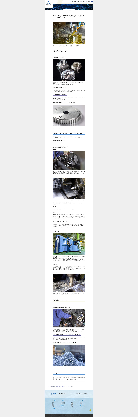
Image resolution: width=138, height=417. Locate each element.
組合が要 (53, 406)
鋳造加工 (72, 406)
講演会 (63, 386)
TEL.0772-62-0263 (78, 394)
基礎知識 (57, 386)
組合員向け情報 (53, 386)
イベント (69, 386)
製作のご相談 (79, 1)
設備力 (52, 403)
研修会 (65, 386)
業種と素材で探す (63, 402)
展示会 (60, 386)
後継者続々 (53, 405)
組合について (82, 405)
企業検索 (75, 1)
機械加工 (72, 402)
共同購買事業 (81, 402)
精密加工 (53, 402)
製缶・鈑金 (72, 404)
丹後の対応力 (71, 1)
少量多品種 (53, 404)
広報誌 (71, 386)
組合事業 (82, 1)
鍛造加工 (72, 403)
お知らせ (49, 386)
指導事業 (81, 403)
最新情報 (89, 1)
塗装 (71, 405)
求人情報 (85, 1)
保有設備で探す (63, 403)
